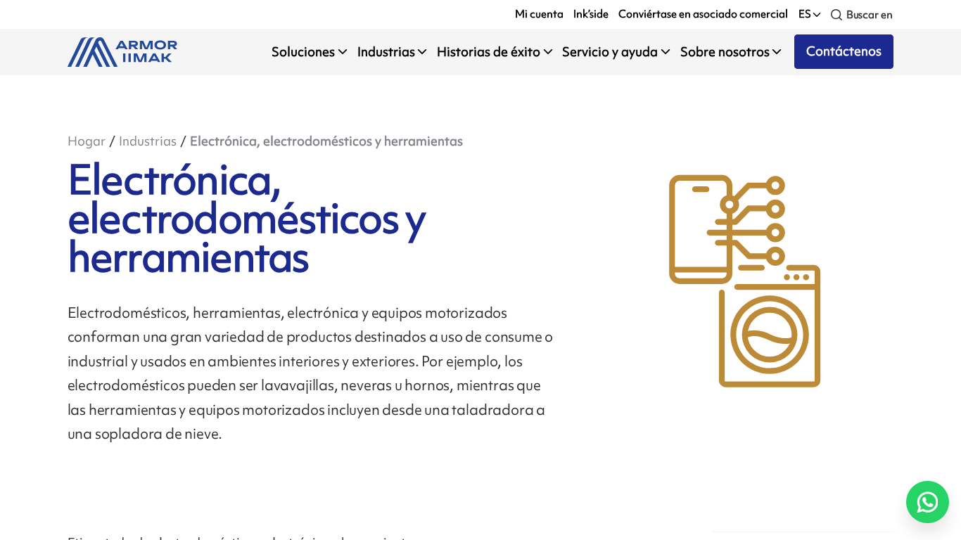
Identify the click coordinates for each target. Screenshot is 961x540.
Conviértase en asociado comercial (703, 14)
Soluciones (303, 51)
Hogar (87, 141)
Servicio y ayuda (610, 51)
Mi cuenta (539, 14)
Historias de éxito (488, 51)
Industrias (386, 51)
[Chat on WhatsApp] (927, 502)
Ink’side (591, 14)
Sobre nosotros (725, 51)
